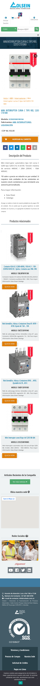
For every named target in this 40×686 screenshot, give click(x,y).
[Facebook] (17, 570)
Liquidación (7, 125)
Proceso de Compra (12, 656)
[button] (38, 35)
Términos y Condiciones (20, 650)
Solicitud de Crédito (20, 663)
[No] (37, 678)
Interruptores (20, 98)
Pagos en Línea (20, 669)
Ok (21, 683)
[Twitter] (23, 570)
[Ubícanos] (34, 18)
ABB (11, 98)
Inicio (6, 98)
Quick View (10, 287)
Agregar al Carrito (21, 139)
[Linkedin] (29, 570)
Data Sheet (10, 195)
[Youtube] (11, 570)
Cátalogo (9, 198)
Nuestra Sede (29, 656)
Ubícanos (34, 19)
